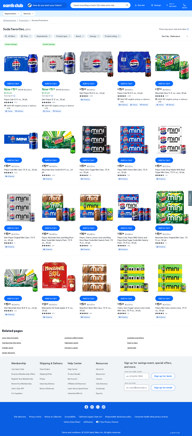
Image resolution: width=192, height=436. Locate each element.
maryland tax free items (11, 342)
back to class (132, 342)
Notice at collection (53, 416)
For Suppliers (16, 393)
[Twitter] (97, 407)
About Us (100, 369)
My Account (72, 379)
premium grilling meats (74, 337)
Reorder (141, 5)
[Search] (127, 5)
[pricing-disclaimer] (188, 29)
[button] (171, 5)
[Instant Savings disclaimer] (14, 96)
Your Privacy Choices (109, 421)
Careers (99, 379)
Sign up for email (163, 387)
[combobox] (100, 5)
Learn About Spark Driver (78, 388)
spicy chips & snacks (10, 337)
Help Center (72, 369)
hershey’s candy (71, 347)
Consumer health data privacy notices (151, 416)
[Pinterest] (103, 407)
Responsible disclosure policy (118, 416)
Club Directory (101, 383)
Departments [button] (10, 13)
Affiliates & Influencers (77, 383)
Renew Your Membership (21, 383)
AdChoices (88, 421)
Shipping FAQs (46, 374)
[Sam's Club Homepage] (13, 5)
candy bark (131, 347)
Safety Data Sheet (72, 421)
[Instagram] (92, 407)
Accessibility (70, 416)
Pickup (42, 379)
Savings (157, 5)
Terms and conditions (71, 432)
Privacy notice (35, 416)
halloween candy (71, 342)
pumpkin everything (135, 337)
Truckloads (100, 388)
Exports (99, 393)
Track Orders (45, 369)
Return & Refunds (47, 388)
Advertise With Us (75, 393)
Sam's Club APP (17, 388)
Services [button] (27, 13)
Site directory (20, 416)
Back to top (176, 433)
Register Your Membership (22, 379)
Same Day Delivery (47, 383)
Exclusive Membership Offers (23, 374)
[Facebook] (86, 407)
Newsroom (100, 374)
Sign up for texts (163, 376)
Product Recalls (74, 374)
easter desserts (8, 352)
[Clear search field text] (121, 5)
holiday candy (7, 347)
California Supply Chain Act (90, 416)
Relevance (175, 36)
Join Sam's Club (17, 369)
